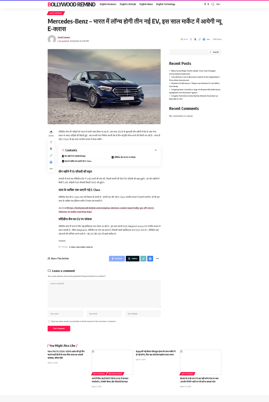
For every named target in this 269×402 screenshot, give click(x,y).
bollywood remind (71, 4)
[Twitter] (208, 4)
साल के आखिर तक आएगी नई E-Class (78, 161)
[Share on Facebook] (191, 39)
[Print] (204, 39)
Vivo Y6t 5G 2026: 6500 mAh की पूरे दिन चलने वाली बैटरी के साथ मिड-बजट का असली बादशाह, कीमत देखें (66, 354)
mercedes (80, 247)
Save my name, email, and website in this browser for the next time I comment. (83, 321)
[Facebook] (205, 4)
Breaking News (115, 374)
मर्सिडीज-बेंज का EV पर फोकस (124, 157)
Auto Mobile (56, 13)
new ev (89, 247)
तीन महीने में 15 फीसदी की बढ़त (74, 156)
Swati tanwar (64, 37)
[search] (213, 4)
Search (216, 52)
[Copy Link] (199, 39)
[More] (208, 39)
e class (72, 247)
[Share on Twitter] (195, 39)
